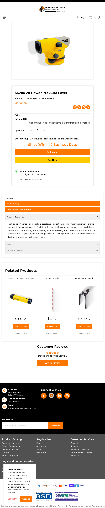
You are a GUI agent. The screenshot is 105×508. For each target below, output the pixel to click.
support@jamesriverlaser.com (22, 408)
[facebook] (44, 396)
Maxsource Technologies (93, 506)
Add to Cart (21, 326)
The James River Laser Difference (19, 209)
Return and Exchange (81, 452)
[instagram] (67, 396)
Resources (41, 452)
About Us (41, 446)
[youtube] (51, 396)
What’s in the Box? (15, 250)
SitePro (18, 98)
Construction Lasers (11, 443)
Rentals (74, 446)
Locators (6, 452)
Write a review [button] (52, 363)
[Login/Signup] (100, 17)
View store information (31, 179)
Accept (26, 499)
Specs (9, 244)
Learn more (14, 499)
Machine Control (10, 449)
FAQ (38, 449)
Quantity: (19, 130)
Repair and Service (80, 449)
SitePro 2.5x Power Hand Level (20, 278)
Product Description (16, 217)
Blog (38, 443)
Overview (10, 198)
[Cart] (91, 17)
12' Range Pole (52, 278)
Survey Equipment (11, 446)
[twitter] (59, 396)
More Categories (10, 455)
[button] (4, 17)
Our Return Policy (13, 204)
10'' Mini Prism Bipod (84, 278)
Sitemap (75, 455)
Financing (75, 443)
